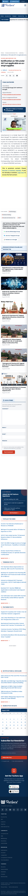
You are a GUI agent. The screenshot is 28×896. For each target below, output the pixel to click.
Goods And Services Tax (9, 217)
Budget (14, 16)
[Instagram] (17, 809)
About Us (3, 867)
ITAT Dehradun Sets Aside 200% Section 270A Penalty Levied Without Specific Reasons (13, 597)
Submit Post (15, 1)
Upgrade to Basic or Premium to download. (14, 109)
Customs (3, 822)
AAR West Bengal (7, 104)
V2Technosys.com (5, 884)
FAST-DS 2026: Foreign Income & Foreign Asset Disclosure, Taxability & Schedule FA (13, 545)
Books (6, 1)
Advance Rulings (16, 104)
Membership (4, 876)
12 (10, 722)
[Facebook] (2, 809)
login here (21, 172)
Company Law (4, 833)
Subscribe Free (7, 757)
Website (4, 440)
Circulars (3, 852)
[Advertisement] (14, 37)
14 (17, 722)
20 (14, 725)
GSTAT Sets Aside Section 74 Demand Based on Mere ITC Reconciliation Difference (13, 537)
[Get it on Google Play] (14, 787)
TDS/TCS (3, 824)
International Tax (5, 826)
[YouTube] (10, 809)
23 (25, 725)
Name (4, 427)
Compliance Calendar (6, 857)
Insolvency (3, 841)
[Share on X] (6, 75)
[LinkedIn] (13, 809)
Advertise (3, 872)
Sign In (23, 1)
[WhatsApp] (21, 809)
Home (2, 16)
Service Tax (21, 16)
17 (2, 725)
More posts (4, 558)
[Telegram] (25, 809)
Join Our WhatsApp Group (12, 231)
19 (10, 725)
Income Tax (8, 16)
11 (6, 722)
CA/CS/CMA (4, 843)
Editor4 (5, 70)
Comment (5, 408)
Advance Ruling (7, 214)
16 (25, 722)
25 (6, 728)
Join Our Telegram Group (12, 235)
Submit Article (4, 869)
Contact (3, 874)
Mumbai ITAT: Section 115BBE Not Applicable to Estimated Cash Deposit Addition (13, 590)
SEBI (2, 836)
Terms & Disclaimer (13, 887)
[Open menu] (25, 5)
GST (20, 217)
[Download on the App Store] (14, 791)
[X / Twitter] (6, 809)
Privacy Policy (4, 887)
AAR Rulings (13, 211)
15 (21, 722)
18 (6, 725)
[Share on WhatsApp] (13, 75)
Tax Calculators (5, 860)
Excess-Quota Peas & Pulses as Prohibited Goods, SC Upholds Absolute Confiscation (13, 552)
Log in (14, 114)
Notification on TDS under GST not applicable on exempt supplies (13, 63)
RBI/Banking (4, 838)
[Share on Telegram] (17, 75)
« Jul (2, 734)
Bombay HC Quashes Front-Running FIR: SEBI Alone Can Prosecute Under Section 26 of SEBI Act (13, 574)
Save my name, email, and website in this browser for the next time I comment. (14, 447)
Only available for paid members (12, 94)
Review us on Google (11, 239)
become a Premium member (11, 170)
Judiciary (21, 53)
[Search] (26, 16)
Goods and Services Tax (11, 53)
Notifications (4, 850)
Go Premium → (14, 513)
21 (17, 725)
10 (2, 722)
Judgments (4, 855)
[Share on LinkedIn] (10, 75)
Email (4, 434)
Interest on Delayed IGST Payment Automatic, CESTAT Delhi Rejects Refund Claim (13, 582)
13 (13, 722)
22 (21, 725)
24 (3, 728)
